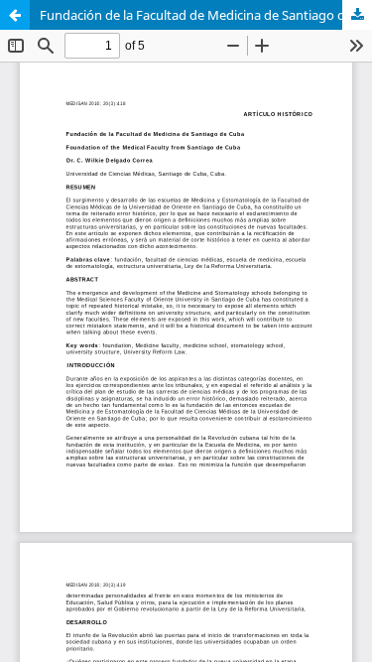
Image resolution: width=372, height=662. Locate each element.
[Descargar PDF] (357, 15)
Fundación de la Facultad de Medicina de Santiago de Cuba (206, 15)
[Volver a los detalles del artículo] (15, 15)
